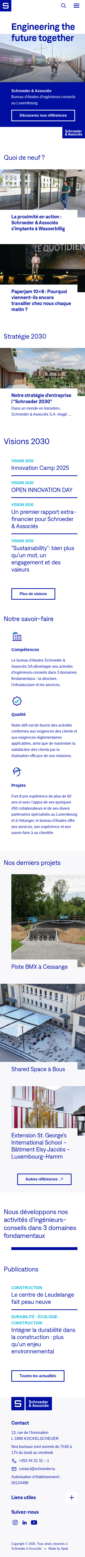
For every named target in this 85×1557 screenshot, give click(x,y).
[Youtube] (34, 1522)
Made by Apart (58, 1548)
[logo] (5, 5)
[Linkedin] (24, 1522)
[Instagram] (15, 1522)
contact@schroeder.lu (37, 1469)
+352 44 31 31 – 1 (34, 1461)
